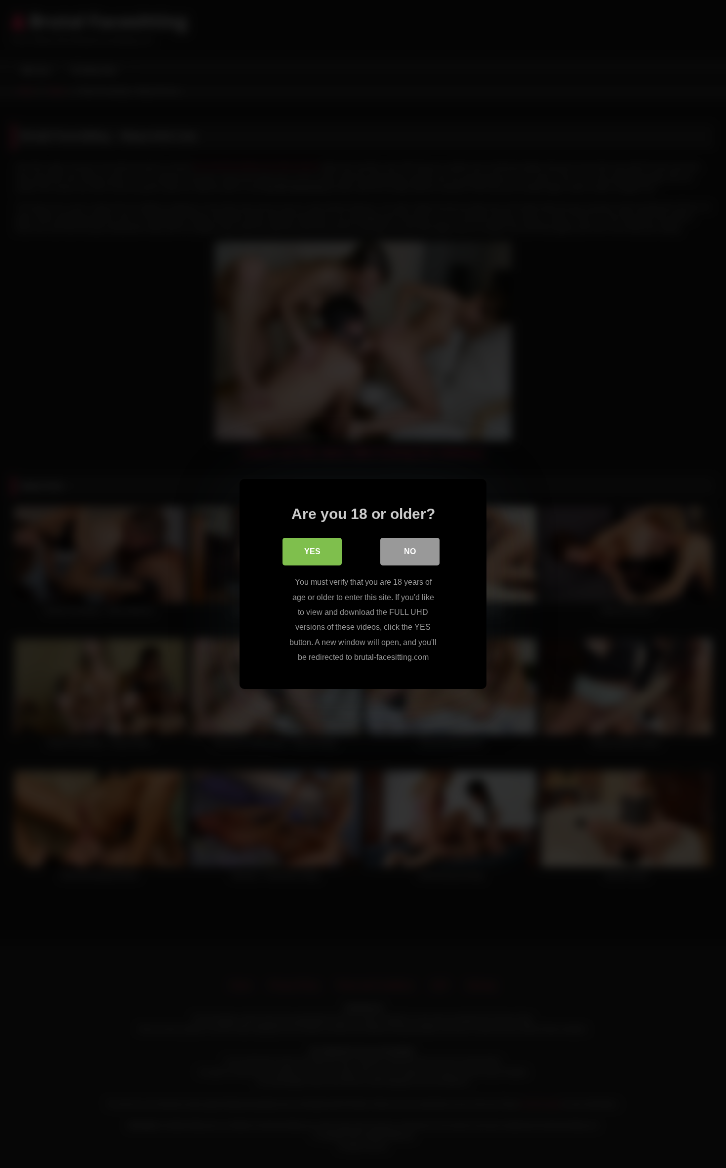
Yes (312, 551)
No (410, 551)
